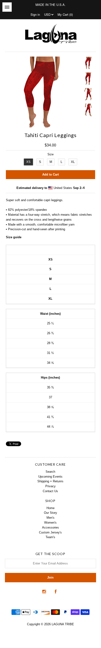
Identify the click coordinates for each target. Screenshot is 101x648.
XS (28, 162)
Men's (50, 517)
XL (73, 162)
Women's (50, 522)
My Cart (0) (65, 14)
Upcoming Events (50, 476)
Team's (50, 537)
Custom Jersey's (50, 532)
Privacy (50, 486)
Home (50, 508)
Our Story (50, 512)
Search (50, 471)
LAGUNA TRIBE (63, 624)
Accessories (50, 527)
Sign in (35, 14)
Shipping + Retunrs (50, 481)
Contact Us (50, 491)
